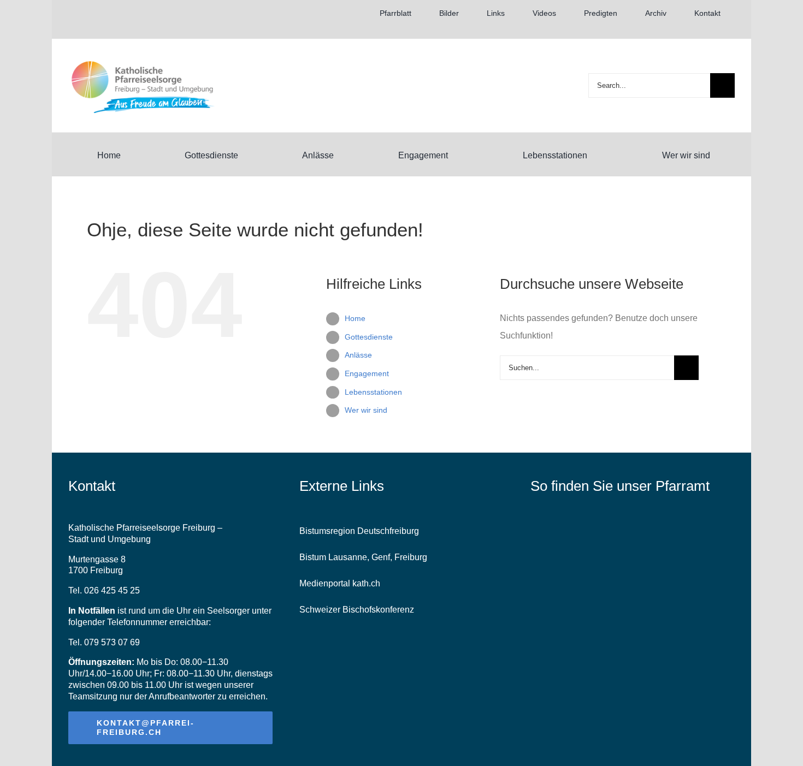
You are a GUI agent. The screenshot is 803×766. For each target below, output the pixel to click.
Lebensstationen (373, 392)
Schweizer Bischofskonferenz (356, 609)
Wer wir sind (366, 410)
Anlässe (358, 355)
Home (355, 318)
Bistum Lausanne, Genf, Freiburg (363, 557)
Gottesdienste (369, 336)
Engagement (367, 373)
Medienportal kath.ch (339, 583)
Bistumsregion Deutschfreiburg (359, 531)
